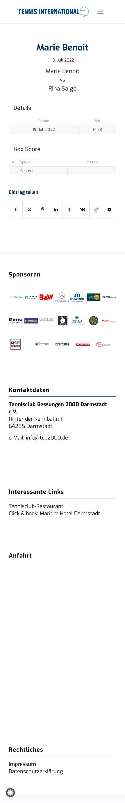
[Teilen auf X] (29, 209)
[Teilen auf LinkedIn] (56, 209)
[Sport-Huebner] (16, 344)
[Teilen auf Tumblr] (69, 209)
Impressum (22, 764)
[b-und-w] (46, 297)
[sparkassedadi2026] (109, 320)
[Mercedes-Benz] (62, 297)
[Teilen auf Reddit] (96, 209)
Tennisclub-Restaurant (36, 506)
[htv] (109, 297)
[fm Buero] (103, 344)
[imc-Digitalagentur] (16, 320)
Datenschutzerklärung (36, 771)
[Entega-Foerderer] (94, 297)
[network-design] (63, 320)
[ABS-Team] (16, 297)
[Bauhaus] (83, 344)
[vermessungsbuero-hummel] (42, 344)
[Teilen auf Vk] (82, 209)
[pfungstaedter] (94, 320)
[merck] (31, 320)
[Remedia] (62, 344)
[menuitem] (100, 12)
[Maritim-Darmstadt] (77, 297)
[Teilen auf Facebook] (15, 209)
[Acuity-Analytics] (31, 297)
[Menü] (100, 12)
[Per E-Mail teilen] (109, 209)
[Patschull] (78, 320)
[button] (10, 792)
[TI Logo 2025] (53, 11)
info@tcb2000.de (47, 437)
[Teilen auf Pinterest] (42, 209)
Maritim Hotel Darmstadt (69, 513)
